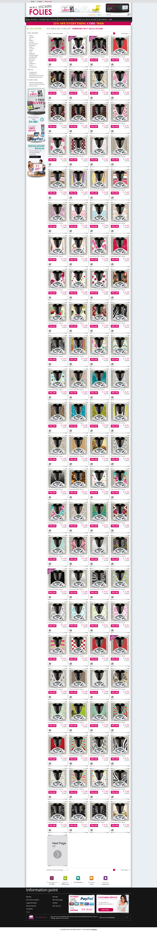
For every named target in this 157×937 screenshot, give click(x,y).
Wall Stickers (32, 19)
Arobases (94, 929)
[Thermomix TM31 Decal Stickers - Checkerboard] (99, 721)
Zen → (31, 39)
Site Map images (58, 900)
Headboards (33, 57)
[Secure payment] (36, 133)
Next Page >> (125, 33)
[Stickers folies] (40, 14)
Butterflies (32, 53)
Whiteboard (33, 74)
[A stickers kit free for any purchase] (76, 12)
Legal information (31, 903)
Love (30, 52)
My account (48, 1)
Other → (31, 65)
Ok (126, 917)
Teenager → (33, 45)
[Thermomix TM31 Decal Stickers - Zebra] (120, 321)
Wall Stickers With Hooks (36, 75)
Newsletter (29, 909)
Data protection (31, 906)
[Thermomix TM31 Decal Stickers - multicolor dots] (78, 121)
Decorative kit (33, 44)
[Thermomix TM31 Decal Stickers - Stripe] (57, 188)
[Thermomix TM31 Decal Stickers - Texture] (120, 454)
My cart (110, 6)
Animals (31, 37)
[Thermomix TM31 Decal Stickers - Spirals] (120, 88)
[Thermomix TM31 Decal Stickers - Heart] (78, 321)
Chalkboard (33, 72)
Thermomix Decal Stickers (37, 84)
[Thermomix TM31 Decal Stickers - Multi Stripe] (120, 421)
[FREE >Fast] (82, 910)
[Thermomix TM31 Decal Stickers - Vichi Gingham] (78, 221)
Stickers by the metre (35, 77)
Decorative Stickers (66, 19)
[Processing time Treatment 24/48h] (36, 119)
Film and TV (32, 58)
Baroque (31, 60)
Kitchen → (32, 42)
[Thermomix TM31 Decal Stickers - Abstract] (57, 321)
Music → (31, 47)
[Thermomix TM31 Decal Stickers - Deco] (120, 388)
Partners (55, 903)
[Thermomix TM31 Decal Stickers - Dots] (120, 55)
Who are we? (57, 906)
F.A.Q (27, 912)
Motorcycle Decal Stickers (86, 19)
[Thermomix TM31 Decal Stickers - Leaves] (57, 354)
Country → (32, 48)
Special (30, 69)
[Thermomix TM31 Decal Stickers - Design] (57, 55)
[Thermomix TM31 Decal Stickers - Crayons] (78, 88)
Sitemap (28, 897)
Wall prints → (33, 63)
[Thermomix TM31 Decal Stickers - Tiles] (99, 288)
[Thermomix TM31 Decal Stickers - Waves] (99, 121)
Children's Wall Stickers (48, 19)
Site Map (55, 897)
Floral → (31, 35)
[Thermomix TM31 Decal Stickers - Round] (57, 155)
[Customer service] (112, 913)
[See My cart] (123, 11)
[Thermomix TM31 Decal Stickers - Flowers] (57, 121)
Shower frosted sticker (36, 82)
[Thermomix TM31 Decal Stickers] (72, 41)
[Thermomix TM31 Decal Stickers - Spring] (120, 821)
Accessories (33, 67)
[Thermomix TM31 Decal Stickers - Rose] (99, 255)
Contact (39, 1)
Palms (31, 50)
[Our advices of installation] (36, 178)
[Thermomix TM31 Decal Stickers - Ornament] (99, 155)
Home (32, 1)
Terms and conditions (32, 900)
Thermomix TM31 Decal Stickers (55, 57)
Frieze (31, 62)
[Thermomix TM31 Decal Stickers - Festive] (99, 454)
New (99, 15)
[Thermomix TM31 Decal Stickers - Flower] (99, 354)
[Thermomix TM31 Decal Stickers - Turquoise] (99, 388)
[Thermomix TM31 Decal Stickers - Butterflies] (78, 55)
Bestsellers (92, 15)
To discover (32, 80)
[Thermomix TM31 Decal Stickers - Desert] (99, 554)
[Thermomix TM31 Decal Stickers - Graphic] (120, 221)
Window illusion (33, 55)
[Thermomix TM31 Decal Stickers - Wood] (78, 454)
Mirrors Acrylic (33, 86)
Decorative (102, 19)
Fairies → (31, 40)
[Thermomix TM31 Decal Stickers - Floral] (57, 88)
